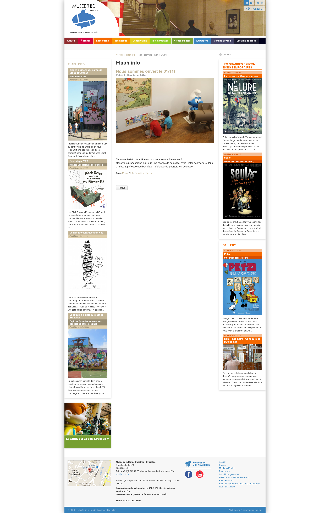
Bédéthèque (120, 40)
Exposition (139, 172)
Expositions (102, 40)
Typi (260, 509)
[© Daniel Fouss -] (165, 110)
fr (246, 2)
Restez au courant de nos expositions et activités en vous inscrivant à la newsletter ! (198, 464)
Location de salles (246, 40)
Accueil (71, 40)
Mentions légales (227, 468)
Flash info (130, 54)
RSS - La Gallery (227, 486)
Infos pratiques (160, 40)
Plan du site (224, 471)
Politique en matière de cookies (234, 477)
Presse (222, 464)
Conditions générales (229, 474)
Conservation (140, 40)
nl (251, 2)
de (262, 2)
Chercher (227, 54)
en (257, 2)
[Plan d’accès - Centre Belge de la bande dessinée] (89, 473)
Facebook (189, 474)
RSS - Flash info (226, 480)
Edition (149, 172)
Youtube (200, 474)
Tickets (256, 8)
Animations (202, 40)
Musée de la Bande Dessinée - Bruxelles (91, 18)
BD (131, 172)
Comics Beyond (222, 40)
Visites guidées (182, 40)
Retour (122, 187)
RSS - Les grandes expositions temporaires (239, 483)
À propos (85, 40)
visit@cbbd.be (122, 474)
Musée (125, 172)
